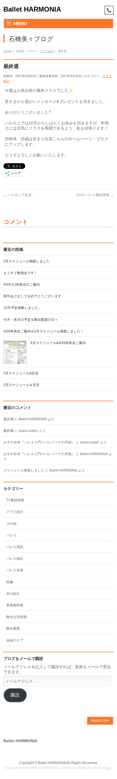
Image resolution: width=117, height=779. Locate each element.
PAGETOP (100, 720)
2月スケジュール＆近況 (21, 385)
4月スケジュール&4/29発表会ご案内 (58, 343)
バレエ (11, 535)
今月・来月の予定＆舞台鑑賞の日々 (30, 320)
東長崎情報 (14, 605)
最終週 (8, 419)
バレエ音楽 (14, 570)
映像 (9, 582)
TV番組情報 (15, 500)
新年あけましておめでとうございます (32, 296)
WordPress (33, 768)
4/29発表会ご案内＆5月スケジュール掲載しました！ (43, 331)
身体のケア (14, 640)
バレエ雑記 (14, 559)
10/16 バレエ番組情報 (95, 195)
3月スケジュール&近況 (20, 373)
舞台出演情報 (16, 617)
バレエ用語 (14, 547)
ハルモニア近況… (19, 195)
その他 (11, 524)
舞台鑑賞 (13, 629)
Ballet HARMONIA (32, 9)
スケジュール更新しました (23, 470)
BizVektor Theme (59, 768)
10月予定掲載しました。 (22, 308)
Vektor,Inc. (85, 768)
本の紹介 (13, 594)
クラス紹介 (14, 512)
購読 (15, 695)
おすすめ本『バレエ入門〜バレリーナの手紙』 (39, 442)
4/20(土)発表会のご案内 (21, 284)
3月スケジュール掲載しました (26, 261)
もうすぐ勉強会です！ (20, 273)
